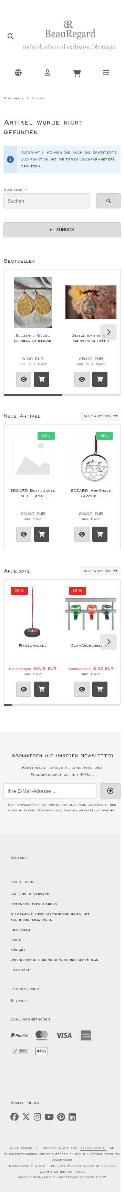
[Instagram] (37, 1117)
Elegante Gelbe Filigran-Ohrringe (32, 338)
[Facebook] (14, 1117)
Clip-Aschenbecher (91, 645)
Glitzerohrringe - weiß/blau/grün (91, 338)
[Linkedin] (72, 1117)
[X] (26, 1117)
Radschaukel (33, 645)
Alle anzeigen (97, 416)
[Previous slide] (15, 332)
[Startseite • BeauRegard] (69, 54)
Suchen (108, 200)
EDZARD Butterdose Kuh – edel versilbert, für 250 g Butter (32, 493)
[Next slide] (108, 332)
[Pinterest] (61, 1117)
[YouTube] (49, 1117)
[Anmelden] (47, 72)
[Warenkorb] (77, 72)
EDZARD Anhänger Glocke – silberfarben (91, 493)
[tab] (33, 399)
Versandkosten (93, 1148)
